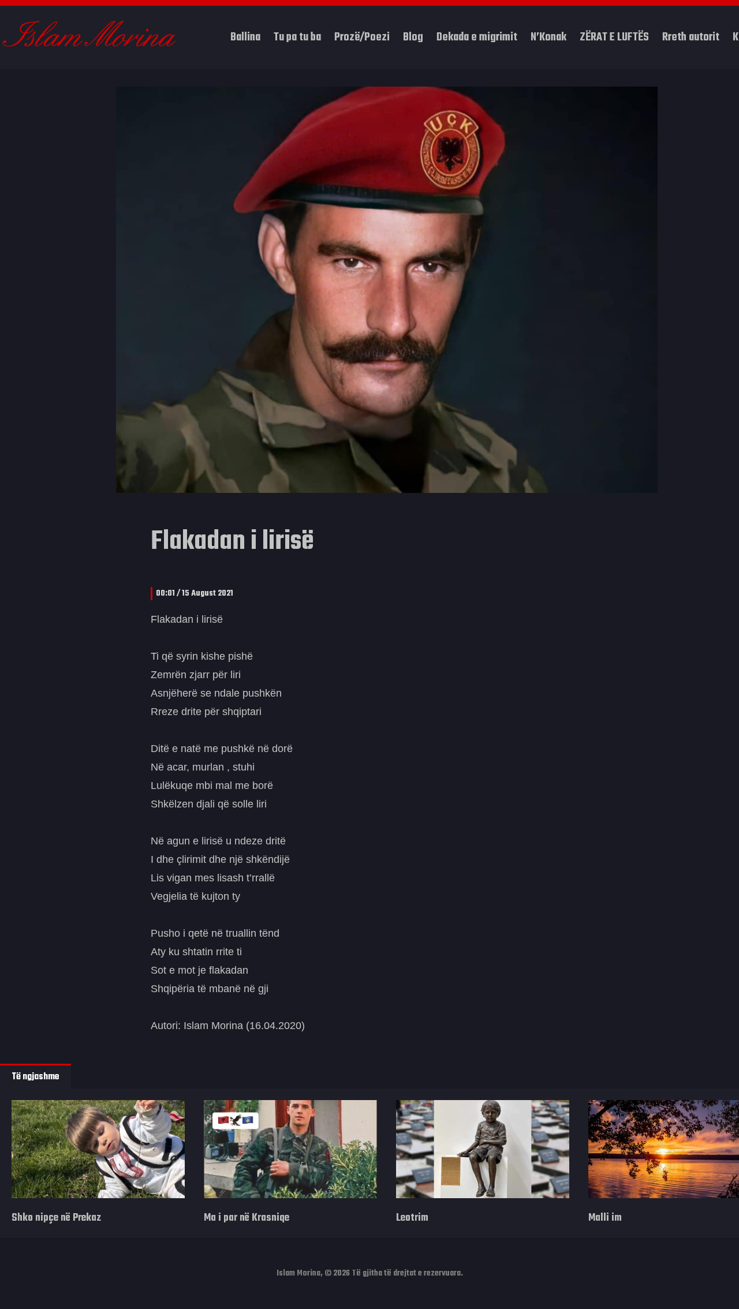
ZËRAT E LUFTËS (614, 37)
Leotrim (412, 1218)
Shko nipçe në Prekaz (56, 1218)
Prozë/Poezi (362, 37)
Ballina (245, 37)
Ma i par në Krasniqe (246, 1218)
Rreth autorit (690, 37)
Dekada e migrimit (476, 37)
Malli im (605, 1218)
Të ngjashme (35, 1076)
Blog (413, 37)
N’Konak (548, 37)
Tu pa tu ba (297, 37)
